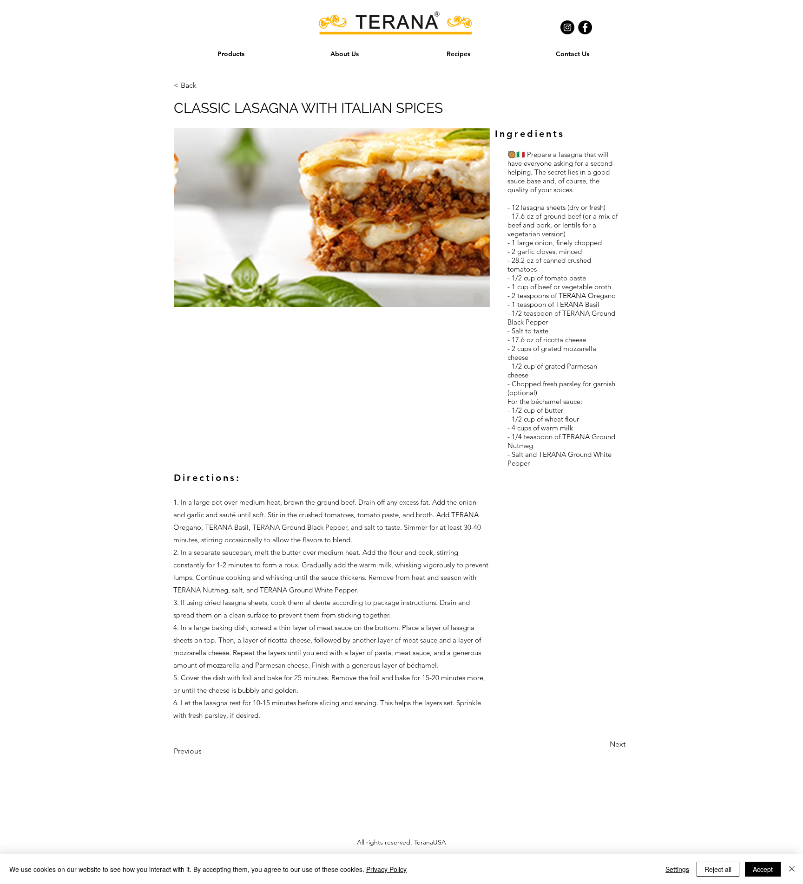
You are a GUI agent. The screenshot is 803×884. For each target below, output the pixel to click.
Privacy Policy (386, 869)
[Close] (791, 869)
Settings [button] (677, 869)
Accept (763, 869)
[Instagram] (567, 27)
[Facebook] (585, 27)
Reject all (717, 869)
